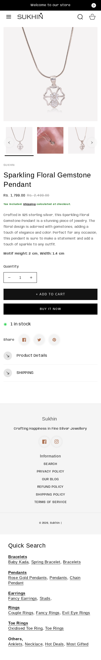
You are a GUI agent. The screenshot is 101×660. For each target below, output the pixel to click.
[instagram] (56, 441)
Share (9, 339)
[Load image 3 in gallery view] (81, 141)
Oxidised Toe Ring (25, 628)
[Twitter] (39, 340)
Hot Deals (54, 644)
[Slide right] (92, 142)
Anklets (15, 644)
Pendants (58, 578)
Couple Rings (20, 613)
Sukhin (55, 523)
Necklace (34, 644)
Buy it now (50, 309)
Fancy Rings (48, 613)
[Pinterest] (54, 340)
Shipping (29, 204)
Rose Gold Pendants (27, 578)
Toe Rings (54, 628)
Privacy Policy (50, 471)
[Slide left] (9, 142)
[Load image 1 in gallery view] (19, 141)
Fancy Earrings (22, 598)
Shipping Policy (50, 494)
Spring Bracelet (45, 562)
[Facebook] (24, 340)
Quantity (11, 266)
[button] (9, 17)
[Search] (80, 17)
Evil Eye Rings (76, 613)
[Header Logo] (45, 17)
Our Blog (50, 479)
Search (50, 464)
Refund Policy (50, 486)
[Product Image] (50, 74)
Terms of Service (50, 502)
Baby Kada (18, 562)
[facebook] (44, 441)
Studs (45, 598)
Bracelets (72, 562)
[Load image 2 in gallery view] (50, 141)
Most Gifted (77, 644)
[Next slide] (93, 5)
